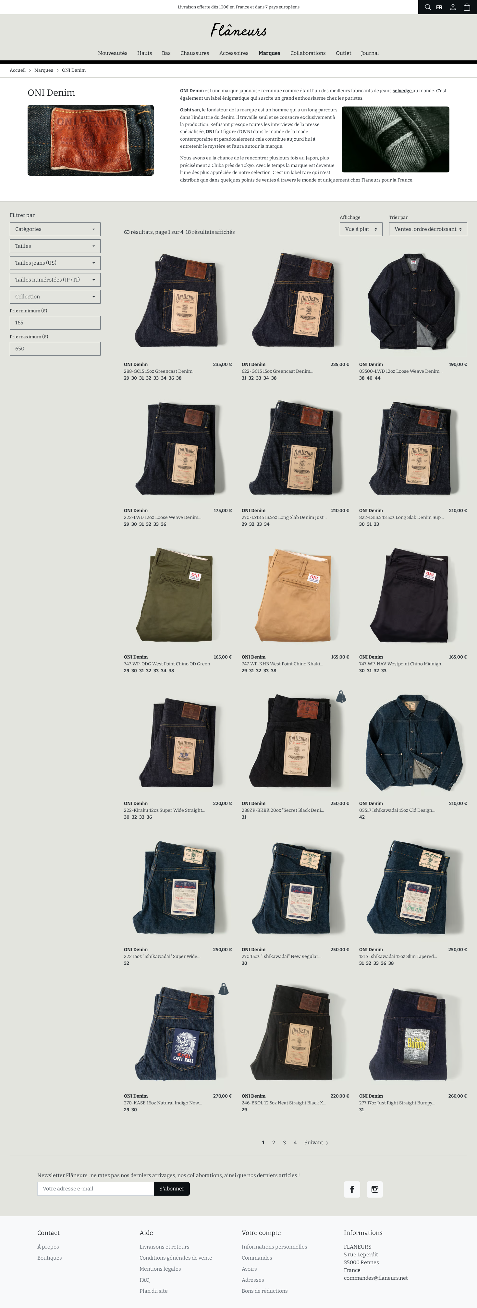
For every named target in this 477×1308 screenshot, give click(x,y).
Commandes (257, 1258)
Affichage (350, 217)
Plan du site (154, 1291)
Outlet (343, 53)
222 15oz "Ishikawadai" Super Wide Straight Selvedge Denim (160, 957)
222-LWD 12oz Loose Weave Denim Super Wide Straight (161, 518)
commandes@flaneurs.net (376, 1278)
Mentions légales (160, 1269)
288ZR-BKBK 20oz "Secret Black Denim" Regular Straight (284, 811)
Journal (370, 53)
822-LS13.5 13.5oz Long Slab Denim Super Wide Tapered (402, 518)
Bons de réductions (265, 1291)
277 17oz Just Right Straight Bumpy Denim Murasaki (395, 1103)
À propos (48, 1247)
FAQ (145, 1280)
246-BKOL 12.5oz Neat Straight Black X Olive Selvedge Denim (282, 1103)
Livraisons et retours (165, 1247)
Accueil (18, 70)
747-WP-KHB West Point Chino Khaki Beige (281, 664)
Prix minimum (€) (28, 311)
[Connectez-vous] (453, 7)
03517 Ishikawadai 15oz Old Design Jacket (395, 811)
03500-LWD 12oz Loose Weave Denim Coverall (399, 372)
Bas (166, 53)
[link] (178, 303)
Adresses (253, 1280)
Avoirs (249, 1269)
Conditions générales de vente (176, 1258)
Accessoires (234, 53)
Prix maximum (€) (29, 337)
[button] (467, 7)
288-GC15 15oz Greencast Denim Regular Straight (158, 372)
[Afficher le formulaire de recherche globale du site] (427, 7)
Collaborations (308, 53)
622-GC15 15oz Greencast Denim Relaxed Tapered (276, 372)
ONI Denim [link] (136, 364)
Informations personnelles (274, 1247)
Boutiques (49, 1258)
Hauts (144, 53)
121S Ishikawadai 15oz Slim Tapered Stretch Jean (396, 957)
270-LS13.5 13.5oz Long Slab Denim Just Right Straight (283, 518)
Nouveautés (113, 53)
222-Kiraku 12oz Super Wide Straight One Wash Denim (163, 811)
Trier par (398, 217)
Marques (269, 53)
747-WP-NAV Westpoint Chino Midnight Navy (401, 664)
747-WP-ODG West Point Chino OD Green (167, 664)
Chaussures (194, 53)
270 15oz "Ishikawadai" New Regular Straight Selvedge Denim (280, 957)
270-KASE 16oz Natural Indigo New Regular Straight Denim (161, 1103)
